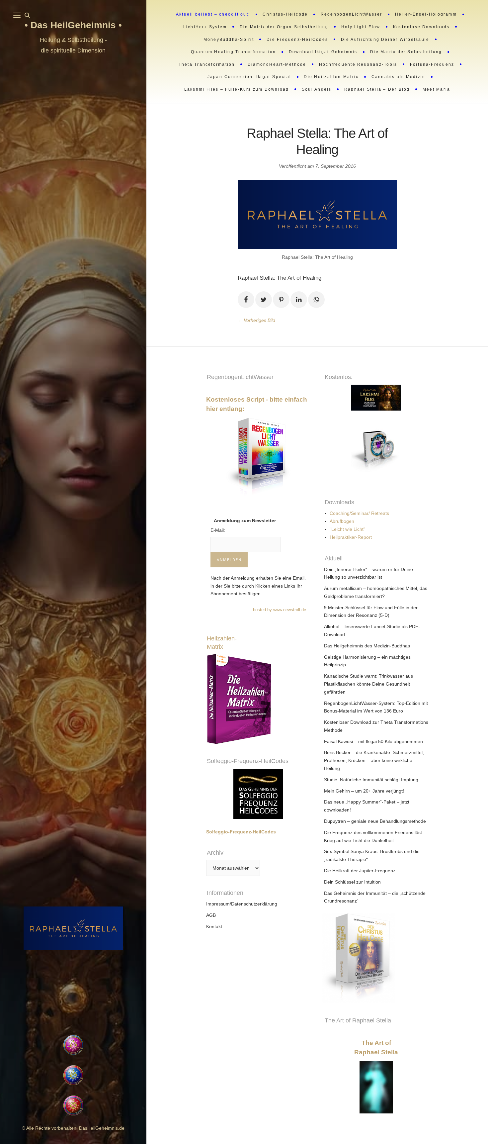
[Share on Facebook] (246, 299)
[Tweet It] (263, 299)
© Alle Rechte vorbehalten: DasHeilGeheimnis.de (73, 1128)
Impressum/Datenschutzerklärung (241, 903)
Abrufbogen (342, 521)
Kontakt (214, 926)
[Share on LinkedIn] (298, 299)
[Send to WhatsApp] (316, 299)
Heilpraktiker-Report (351, 537)
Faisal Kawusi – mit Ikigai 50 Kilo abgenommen (373, 741)
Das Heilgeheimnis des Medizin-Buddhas (367, 645)
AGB (211, 915)
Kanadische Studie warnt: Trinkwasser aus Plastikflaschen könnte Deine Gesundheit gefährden (368, 684)
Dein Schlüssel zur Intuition (352, 882)
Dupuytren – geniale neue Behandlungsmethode (375, 821)
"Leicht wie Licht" (347, 529)
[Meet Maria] (73, 993)
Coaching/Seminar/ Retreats (359, 513)
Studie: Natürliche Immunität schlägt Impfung (371, 779)
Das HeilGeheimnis (75, 25)
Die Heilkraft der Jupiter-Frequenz (359, 870)
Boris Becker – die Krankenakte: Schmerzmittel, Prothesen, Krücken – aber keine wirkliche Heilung (374, 760)
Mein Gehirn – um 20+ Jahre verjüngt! (364, 791)
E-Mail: (217, 530)
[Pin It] (281, 299)
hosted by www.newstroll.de (279, 609)
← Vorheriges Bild (256, 320)
